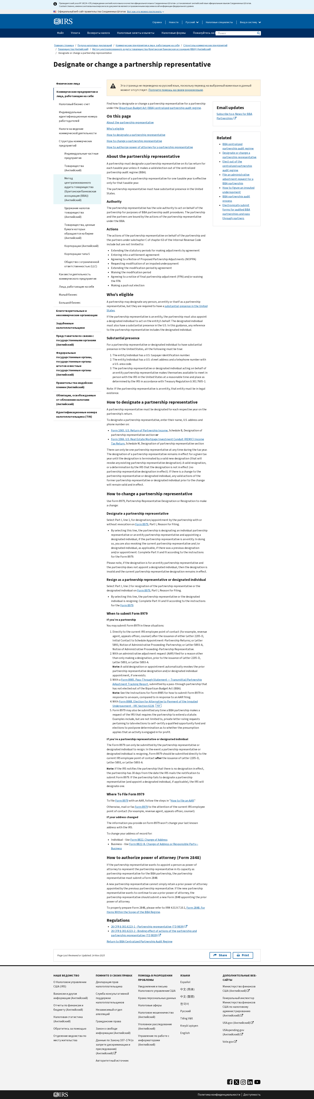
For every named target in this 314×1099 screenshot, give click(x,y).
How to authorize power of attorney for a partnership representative (150, 147)
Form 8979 (141, 524)
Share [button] (223, 955)
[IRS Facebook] (229, 1081)
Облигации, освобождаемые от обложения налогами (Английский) (76, 399)
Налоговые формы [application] (174, 33)
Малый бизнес (68, 295)
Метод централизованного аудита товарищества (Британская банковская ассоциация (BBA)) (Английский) (151, 49)
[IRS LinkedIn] (250, 1081)
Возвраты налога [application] (98, 33)
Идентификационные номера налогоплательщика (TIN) (76, 414)
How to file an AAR (182, 800)
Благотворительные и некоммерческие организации (76, 313)
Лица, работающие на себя (76, 287)
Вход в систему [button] (249, 22)
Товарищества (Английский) (73, 49)
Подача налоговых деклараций (95, 45)
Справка (157, 22)
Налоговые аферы (150, 1005)
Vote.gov (228, 1042)
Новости (173, 22)
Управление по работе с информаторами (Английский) (153, 1040)
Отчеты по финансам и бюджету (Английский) (68, 1007)
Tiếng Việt (186, 1018)
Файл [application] (60, 33)
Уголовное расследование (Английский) (155, 1026)
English (185, 1033)
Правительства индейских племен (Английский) (74, 385)
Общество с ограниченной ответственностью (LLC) (81, 264)
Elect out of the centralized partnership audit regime (237, 166)
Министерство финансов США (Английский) (239, 988)
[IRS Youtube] (257, 1081)
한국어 (184, 1004)
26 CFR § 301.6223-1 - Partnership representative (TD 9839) (147, 926)
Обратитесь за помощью (69, 1028)
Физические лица (68, 83)
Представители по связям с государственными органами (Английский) (76, 340)
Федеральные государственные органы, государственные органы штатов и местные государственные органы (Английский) (74, 364)
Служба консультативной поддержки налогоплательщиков (112, 998)
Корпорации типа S (77, 254)
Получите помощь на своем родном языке (175, 90)
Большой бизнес (69, 303)
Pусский (185, 1011)
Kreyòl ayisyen (189, 1026)
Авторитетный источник (112, 1060)
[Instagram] (243, 1081)
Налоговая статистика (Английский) (68, 1019)
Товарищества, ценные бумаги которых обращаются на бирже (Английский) (79, 231)
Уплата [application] (75, 33)
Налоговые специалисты (219, 22)
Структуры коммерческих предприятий (205, 45)
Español (185, 982)
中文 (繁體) (187, 996)
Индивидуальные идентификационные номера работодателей (78, 116)
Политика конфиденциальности (219, 1094)
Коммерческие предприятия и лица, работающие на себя (148, 45)
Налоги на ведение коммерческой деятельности (77, 131)
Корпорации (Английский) (81, 246)
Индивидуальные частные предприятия (81, 156)
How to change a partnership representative (134, 141)
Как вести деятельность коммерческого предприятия (77, 276)
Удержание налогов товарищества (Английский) (77, 212)
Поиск (258, 33)
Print (245, 955)
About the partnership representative (130, 122)
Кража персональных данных (157, 998)
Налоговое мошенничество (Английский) (156, 1015)
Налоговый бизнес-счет (74, 104)
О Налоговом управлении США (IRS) (69, 984)
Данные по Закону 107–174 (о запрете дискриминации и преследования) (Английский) (115, 1046)
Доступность (252, 1094)
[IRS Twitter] (236, 1081)
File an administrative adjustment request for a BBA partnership (237, 179)
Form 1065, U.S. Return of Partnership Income (139, 430)
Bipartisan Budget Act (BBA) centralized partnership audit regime (160, 108)
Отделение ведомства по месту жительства (69, 1038)
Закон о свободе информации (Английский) (113, 1031)
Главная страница (64, 45)
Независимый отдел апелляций (109, 1012)
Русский (190, 22)
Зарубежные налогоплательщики (70, 325)
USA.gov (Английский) (236, 1023)
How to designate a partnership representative (136, 135)
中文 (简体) (187, 989)
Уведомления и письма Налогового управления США (157, 988)
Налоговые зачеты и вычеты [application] (135, 33)
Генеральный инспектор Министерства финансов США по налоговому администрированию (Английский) (239, 1006)
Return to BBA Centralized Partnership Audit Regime (139, 941)
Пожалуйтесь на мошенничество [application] (214, 33)
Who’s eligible (115, 129)
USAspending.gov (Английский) (233, 1032)
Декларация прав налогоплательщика (109, 984)
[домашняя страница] (63, 20)
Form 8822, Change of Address (149, 840)
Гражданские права (108, 1021)
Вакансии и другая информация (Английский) (70, 996)
